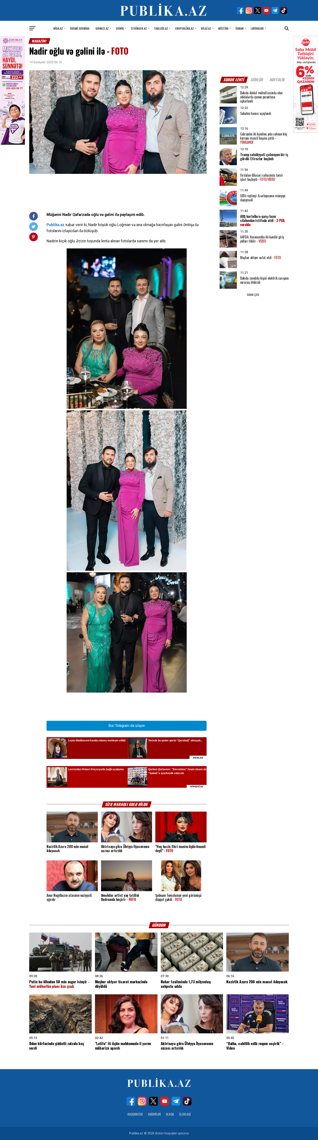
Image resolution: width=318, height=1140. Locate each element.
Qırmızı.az (102, 28)
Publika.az (55, 225)
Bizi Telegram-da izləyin (126, 726)
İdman (240, 28)
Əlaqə (170, 1114)
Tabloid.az (161, 28)
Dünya (120, 28)
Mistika (223, 28)
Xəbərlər (154, 1114)
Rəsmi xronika (79, 28)
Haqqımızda (135, 1114)
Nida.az (58, 28)
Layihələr (257, 28)
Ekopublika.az (184, 28)
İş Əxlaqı (185, 1114)
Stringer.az (139, 28)
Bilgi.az (206, 28)
